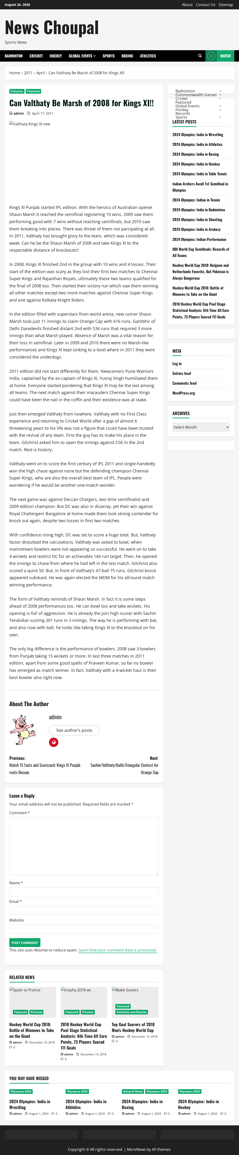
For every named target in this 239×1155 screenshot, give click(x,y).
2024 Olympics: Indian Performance (199, 239)
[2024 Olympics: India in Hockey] (204, 1091)
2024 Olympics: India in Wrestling (197, 134)
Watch (225, 56)
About (187, 4)
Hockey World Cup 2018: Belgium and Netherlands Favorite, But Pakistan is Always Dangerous (200, 271)
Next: (124, 765)
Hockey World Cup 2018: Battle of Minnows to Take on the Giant (31, 1030)
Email (15, 901)
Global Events (80, 56)
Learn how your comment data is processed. (117, 950)
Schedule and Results (132, 1012)
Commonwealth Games (196, 94)
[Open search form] (200, 56)
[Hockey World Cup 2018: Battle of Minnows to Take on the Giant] (32, 1002)
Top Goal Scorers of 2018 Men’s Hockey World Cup (133, 1027)
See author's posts (74, 730)
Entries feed (181, 373)
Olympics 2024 (21, 1091)
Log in (177, 363)
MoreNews (136, 1149)
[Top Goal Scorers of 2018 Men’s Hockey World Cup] (135, 1002)
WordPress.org (183, 393)
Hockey (56, 56)
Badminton (14, 56)
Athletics (148, 56)
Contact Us (205, 4)
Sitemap (226, 4)
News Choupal (52, 26)
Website (16, 920)
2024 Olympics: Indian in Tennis (196, 200)
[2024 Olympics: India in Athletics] (91, 1091)
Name (16, 882)
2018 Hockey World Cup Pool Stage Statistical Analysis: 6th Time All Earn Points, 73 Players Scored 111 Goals (84, 1036)
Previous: (44, 765)
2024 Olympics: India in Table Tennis (199, 173)
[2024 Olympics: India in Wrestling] (35, 1091)
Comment (19, 812)
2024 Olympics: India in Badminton (198, 209)
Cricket (36, 56)
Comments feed (184, 383)
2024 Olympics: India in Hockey (196, 164)
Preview (36, 1012)
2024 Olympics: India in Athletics (197, 144)
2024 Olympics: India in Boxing (195, 154)
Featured (33, 91)
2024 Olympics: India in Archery (196, 229)
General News (133, 1091)
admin (19, 113)
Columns (17, 91)
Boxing (127, 56)
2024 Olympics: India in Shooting (197, 219)
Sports (109, 56)
